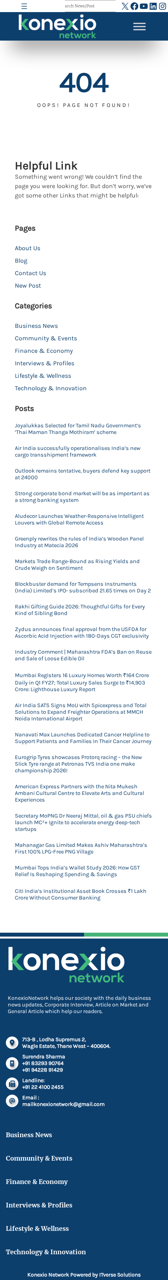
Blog (21, 260)
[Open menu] (24, 6)
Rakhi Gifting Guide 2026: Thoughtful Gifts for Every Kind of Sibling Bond (80, 610)
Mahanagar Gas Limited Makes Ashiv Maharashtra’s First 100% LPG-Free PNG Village (81, 848)
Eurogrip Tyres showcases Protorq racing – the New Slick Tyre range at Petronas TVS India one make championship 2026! (78, 764)
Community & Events (46, 338)
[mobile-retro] (12, 1063)
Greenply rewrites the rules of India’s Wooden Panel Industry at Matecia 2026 (79, 542)
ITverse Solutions (120, 1274)
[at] (12, 1101)
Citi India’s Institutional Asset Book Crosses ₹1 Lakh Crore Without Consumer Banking (81, 894)
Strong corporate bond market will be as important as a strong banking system (82, 496)
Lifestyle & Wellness (43, 375)
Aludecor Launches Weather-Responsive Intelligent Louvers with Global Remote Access (79, 519)
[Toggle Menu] (139, 26)
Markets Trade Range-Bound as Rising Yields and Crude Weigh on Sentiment (77, 564)
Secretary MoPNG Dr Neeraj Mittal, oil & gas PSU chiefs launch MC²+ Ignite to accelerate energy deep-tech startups (83, 822)
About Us (27, 248)
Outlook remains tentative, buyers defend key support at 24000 (82, 474)
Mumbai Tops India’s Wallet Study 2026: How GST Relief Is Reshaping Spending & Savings (77, 871)
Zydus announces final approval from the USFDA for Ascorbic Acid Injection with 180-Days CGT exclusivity (82, 632)
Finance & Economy (44, 350)
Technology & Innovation (51, 388)
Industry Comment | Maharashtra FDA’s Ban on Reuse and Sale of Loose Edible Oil (83, 655)
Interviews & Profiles (44, 363)
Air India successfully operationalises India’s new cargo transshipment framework (77, 451)
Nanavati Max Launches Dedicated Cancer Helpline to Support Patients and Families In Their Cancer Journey (83, 738)
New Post (28, 285)
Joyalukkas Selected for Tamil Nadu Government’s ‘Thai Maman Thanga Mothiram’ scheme (78, 429)
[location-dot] (12, 1042)
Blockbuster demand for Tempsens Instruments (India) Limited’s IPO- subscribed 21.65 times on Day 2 (83, 587)
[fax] (12, 1083)
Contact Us (30, 273)
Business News (36, 325)
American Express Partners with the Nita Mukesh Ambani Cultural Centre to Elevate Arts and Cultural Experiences (79, 793)
